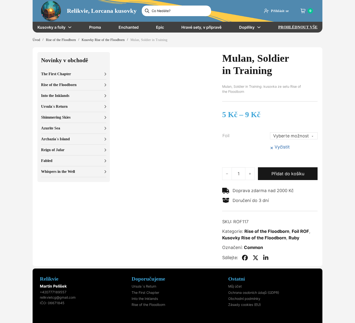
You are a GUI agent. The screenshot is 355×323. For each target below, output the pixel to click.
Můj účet (235, 286)
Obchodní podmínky (244, 298)
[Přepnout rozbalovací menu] (70, 27)
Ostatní (236, 279)
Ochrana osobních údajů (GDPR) (253, 292)
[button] (73, 74)
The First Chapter (145, 292)
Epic (160, 27)
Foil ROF (300, 231)
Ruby (294, 237)
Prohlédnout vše (298, 27)
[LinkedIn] (266, 257)
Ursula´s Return (144, 286)
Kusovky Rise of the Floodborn (103, 40)
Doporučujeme (148, 279)
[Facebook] (244, 257)
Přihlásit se (280, 11)
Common (253, 247)
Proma (95, 27)
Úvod (36, 40)
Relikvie (49, 279)
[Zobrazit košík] (303, 10)
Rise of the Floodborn (61, 40)
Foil (225, 135)
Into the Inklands (145, 298)
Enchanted (129, 27)
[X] (255, 257)
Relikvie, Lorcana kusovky (102, 10)
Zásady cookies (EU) (244, 305)
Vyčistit (282, 146)
